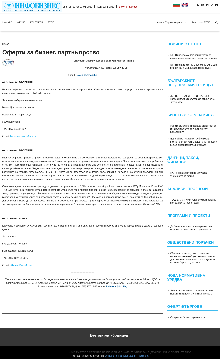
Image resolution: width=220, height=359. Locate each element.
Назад (5, 43)
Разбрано (143, 355)
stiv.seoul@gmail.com (21, 265)
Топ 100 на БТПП (201, 22)
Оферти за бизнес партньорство (188, 317)
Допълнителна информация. (120, 355)
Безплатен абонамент (110, 335)
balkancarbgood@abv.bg (23, 136)
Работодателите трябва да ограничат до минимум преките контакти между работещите (193, 129)
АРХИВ (21, 22)
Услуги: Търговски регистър (172, 22)
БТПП (51, 22)
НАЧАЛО (7, 22)
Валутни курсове (128, 6)
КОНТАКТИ (36, 22)
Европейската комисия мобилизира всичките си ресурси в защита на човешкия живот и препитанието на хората (193, 141)
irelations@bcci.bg (86, 75)
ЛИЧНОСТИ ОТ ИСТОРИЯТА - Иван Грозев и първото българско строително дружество (192, 99)
